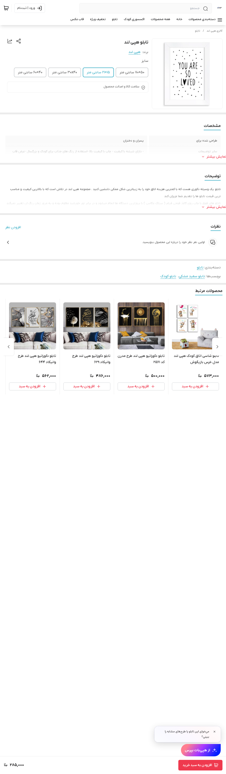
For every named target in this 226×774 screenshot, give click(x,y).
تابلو (197, 31)
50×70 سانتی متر (132, 72)
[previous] (217, 347)
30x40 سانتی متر (64, 72)
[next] (8, 347)
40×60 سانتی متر (30, 72)
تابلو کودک (168, 276)
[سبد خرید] (6, 8)
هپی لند (134, 52)
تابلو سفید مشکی (192, 276)
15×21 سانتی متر (98, 72)
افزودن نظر (13, 227)
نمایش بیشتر (216, 156)
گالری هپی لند (214, 31)
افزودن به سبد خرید (197, 765)
